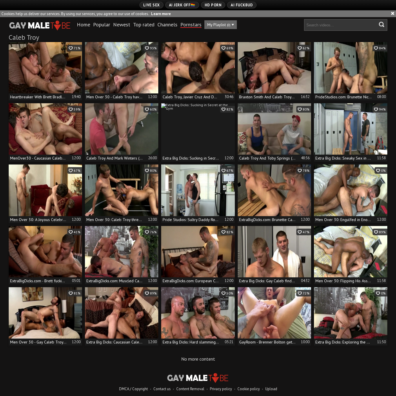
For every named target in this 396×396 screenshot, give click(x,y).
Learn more (161, 13)
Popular (101, 24)
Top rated (144, 24)
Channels (167, 24)
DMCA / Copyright (133, 389)
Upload (271, 389)
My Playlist (218, 24)
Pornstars (190, 24)
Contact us (162, 389)
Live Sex (151, 5)
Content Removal (190, 389)
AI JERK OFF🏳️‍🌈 (182, 5)
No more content (198, 359)
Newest (121, 24)
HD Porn (213, 5)
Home (83, 24)
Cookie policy (248, 389)
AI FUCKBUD (242, 5)
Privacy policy (221, 389)
